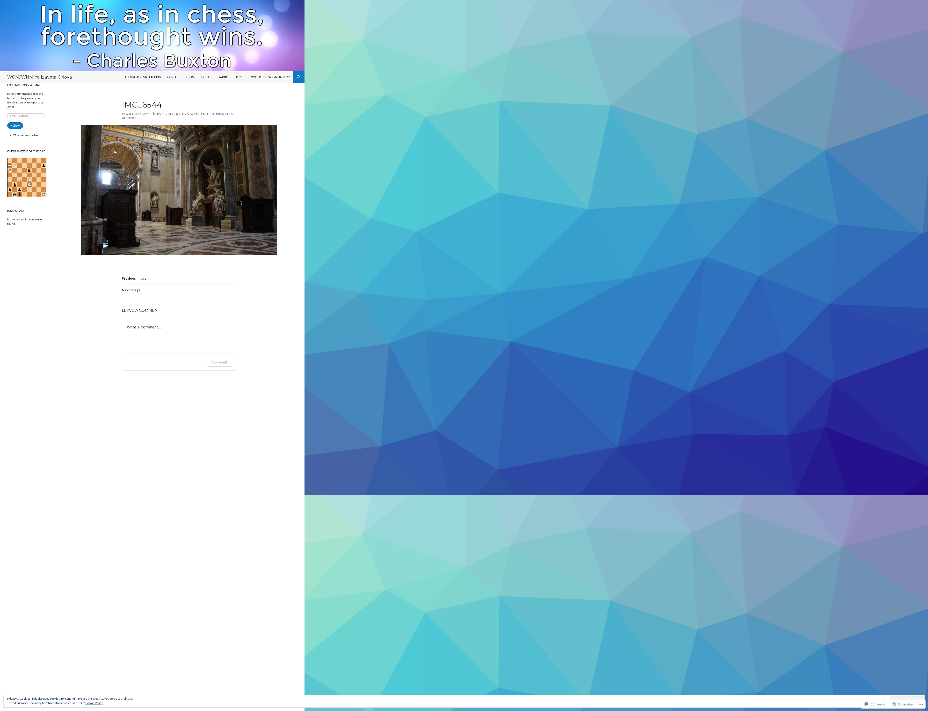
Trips (237, 77)
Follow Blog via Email (24, 85)
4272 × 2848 (164, 114)
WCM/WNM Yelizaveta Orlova (39, 77)
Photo (204, 77)
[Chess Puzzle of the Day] (26, 177)
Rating (223, 77)
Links (190, 77)
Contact (173, 77)
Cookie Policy (94, 703)
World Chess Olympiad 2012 (270, 77)
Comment (219, 362)
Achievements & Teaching (143, 77)
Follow (15, 125)
